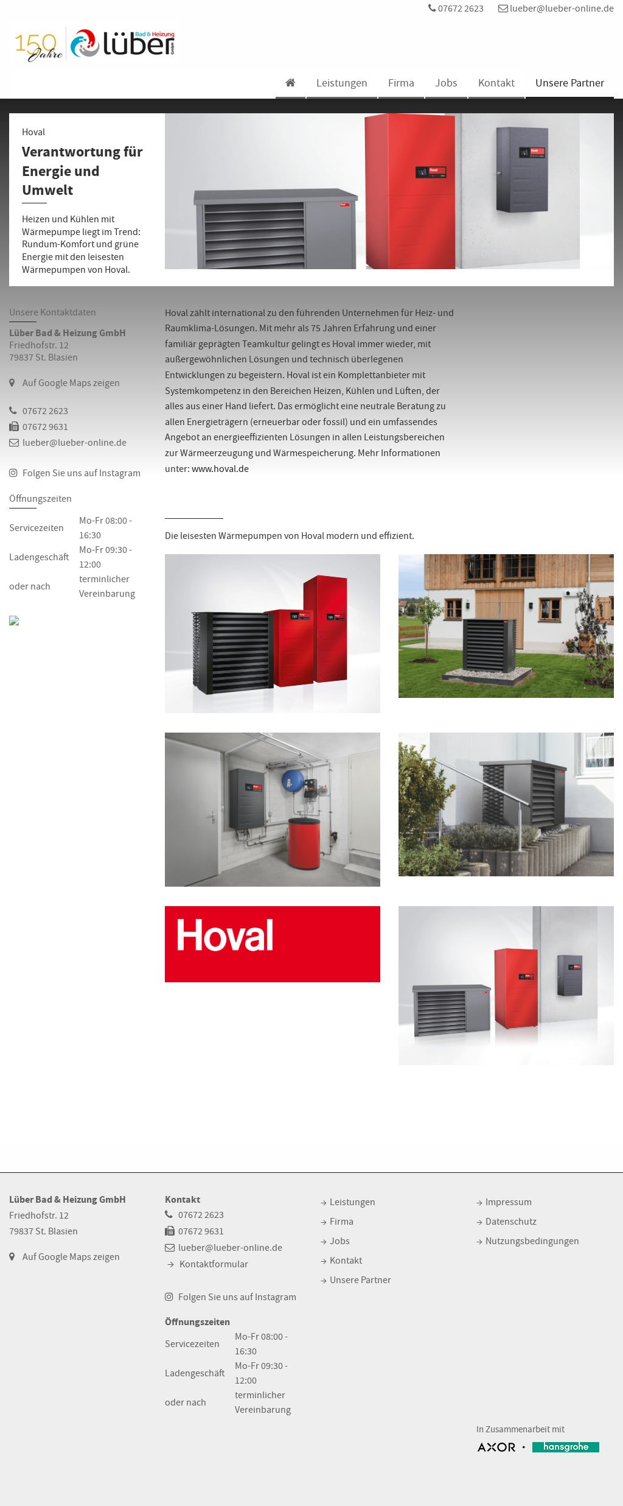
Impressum (509, 1202)
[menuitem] (289, 84)
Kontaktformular (213, 1264)
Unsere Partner (569, 83)
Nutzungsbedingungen (532, 1241)
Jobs (446, 83)
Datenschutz (511, 1222)
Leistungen (341, 83)
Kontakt (496, 83)
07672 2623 (460, 8)
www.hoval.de (220, 469)
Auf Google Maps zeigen (71, 383)
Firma (401, 83)
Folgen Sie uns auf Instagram (82, 473)
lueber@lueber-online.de (561, 8)
